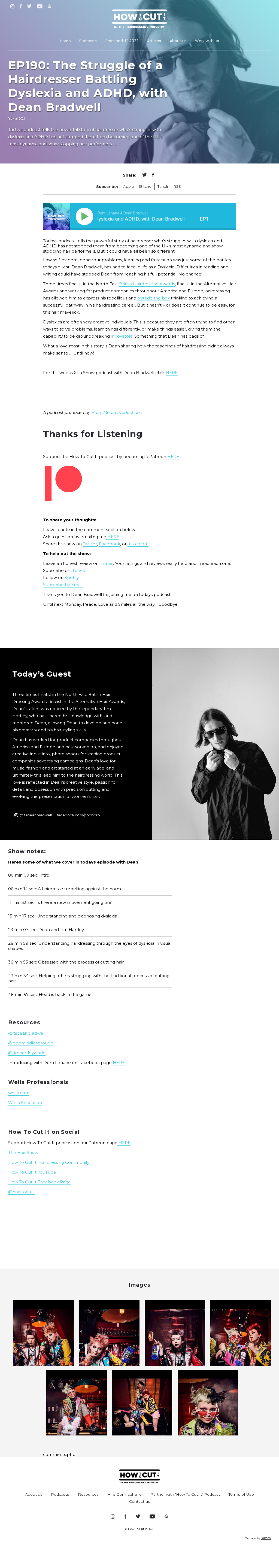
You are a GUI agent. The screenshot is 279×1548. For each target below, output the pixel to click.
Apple (128, 186)
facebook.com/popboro (78, 815)
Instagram (138, 543)
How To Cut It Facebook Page (39, 1182)
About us (178, 41)
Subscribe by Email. (63, 584)
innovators (121, 336)
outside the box (153, 298)
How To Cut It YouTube (32, 1172)
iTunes (106, 563)
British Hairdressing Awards (147, 283)
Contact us (139, 1501)
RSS (177, 186)
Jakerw (266, 1538)
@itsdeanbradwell (36, 815)
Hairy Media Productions (116, 412)
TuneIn (163, 186)
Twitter (90, 543)
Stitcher (146, 186)
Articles (154, 41)
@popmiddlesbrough (30, 1043)
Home (65, 41)
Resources (88, 1494)
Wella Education (25, 1102)
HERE (172, 372)
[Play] (85, 216)
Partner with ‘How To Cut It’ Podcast (185, 1494)
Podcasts (88, 41)
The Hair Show (23, 1152)
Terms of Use (241, 1494)
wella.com (18, 1092)
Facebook (109, 543)
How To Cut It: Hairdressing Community (48, 1162)
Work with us (207, 41)
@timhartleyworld (27, 1052)
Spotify (71, 577)
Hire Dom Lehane (124, 1494)
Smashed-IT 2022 (121, 41)
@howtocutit (21, 1191)
